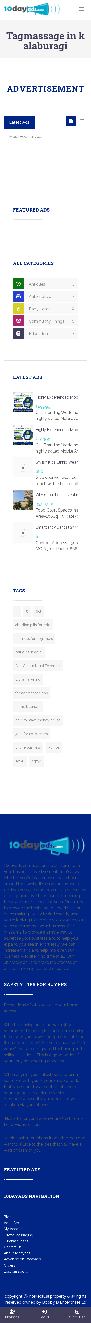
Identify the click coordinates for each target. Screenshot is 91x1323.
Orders (9, 1265)
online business (28, 747)
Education (51, 333)
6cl (38, 611)
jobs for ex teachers (31, 734)
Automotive (51, 296)
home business (27, 707)
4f (16, 611)
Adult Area (12, 1223)
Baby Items (51, 308)
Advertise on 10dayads (22, 1259)
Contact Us (13, 1247)
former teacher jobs (31, 693)
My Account (14, 1229)
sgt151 (37, 761)
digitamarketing (27, 679)
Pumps (54, 747)
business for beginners (34, 639)
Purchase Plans (16, 1241)
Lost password (16, 1271)
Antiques (51, 284)
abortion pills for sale (32, 625)
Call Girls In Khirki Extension (38, 666)
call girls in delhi (28, 652)
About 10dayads (17, 1253)
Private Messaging (18, 1235)
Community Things (51, 321)
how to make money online (37, 720)
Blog (8, 1217)
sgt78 (20, 761)
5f (27, 611)
